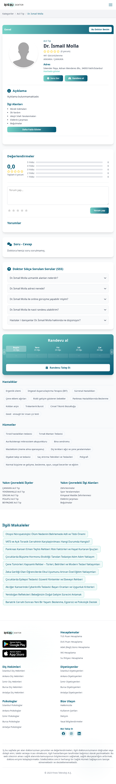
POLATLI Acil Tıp (10, 498)
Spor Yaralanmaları (70, 491)
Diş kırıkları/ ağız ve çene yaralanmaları (71, 449)
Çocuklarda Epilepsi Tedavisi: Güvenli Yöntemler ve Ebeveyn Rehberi (44, 579)
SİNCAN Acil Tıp (10, 495)
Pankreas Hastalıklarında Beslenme (90, 398)
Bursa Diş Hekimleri (12, 687)
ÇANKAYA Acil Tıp (11, 488)
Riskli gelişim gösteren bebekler (49, 398)
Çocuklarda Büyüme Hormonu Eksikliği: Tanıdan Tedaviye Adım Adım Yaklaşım (50, 556)
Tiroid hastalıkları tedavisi (19, 433)
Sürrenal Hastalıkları (84, 390)
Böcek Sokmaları (18, 108)
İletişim (64, 716)
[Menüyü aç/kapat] (111, 4)
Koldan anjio (12, 406)
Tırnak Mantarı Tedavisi (51, 433)
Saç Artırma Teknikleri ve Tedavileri (55, 456)
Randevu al (78, 78)
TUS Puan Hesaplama (71, 636)
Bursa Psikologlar (11, 721)
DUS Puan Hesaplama (71, 641)
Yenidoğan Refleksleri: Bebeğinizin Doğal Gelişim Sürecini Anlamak (44, 594)
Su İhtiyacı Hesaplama (71, 658)
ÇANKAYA (58, 59)
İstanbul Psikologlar (12, 705)
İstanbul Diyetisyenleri (71, 670)
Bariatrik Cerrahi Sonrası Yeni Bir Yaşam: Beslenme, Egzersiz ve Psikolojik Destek (51, 602)
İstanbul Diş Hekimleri (13, 670)
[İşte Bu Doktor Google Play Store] (14, 644)
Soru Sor (54, 78)
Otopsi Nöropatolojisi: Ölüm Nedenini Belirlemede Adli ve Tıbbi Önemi (45, 534)
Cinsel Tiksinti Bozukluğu (63, 406)
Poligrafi (84, 456)
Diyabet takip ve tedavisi (18, 456)
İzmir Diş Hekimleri (12, 681)
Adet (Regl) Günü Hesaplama (75, 647)
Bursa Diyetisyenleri (70, 687)
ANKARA (48, 59)
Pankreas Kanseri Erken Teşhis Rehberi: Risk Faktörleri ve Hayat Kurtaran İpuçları (52, 549)
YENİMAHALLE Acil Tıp (13, 491)
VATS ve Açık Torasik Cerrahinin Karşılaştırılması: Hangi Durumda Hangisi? (48, 541)
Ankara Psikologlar (11, 710)
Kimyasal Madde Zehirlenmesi (75, 495)
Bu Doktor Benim (100, 29)
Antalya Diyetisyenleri (71, 692)
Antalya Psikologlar (12, 727)
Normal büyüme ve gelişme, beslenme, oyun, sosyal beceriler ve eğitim (42, 464)
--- (16, 355)
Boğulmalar (16, 123)
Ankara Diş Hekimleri (13, 676)
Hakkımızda (66, 705)
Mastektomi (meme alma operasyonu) (25, 449)
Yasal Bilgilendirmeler (71, 721)
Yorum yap (99, 210)
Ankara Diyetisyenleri (71, 676)
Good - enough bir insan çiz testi (22, 414)
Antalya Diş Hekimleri (13, 692)
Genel (7, 29)
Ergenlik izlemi (13, 390)
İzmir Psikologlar (10, 716)
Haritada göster (52, 71)
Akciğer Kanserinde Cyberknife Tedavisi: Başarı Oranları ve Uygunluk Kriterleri (50, 587)
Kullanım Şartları (68, 710)
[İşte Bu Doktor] (12, 633)
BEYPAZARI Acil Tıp (11, 502)
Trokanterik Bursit (35, 406)
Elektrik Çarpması (19, 119)
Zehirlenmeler (67, 488)
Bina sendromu (62, 441)
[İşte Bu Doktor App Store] (14, 653)
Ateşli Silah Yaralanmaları (23, 116)
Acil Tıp (20, 13)
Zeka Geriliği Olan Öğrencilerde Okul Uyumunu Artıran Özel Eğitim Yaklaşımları (51, 571)
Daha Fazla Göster (31, 129)
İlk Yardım (15, 112)
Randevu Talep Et (59, 367)
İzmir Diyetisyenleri (70, 681)
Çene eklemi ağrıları (16, 398)
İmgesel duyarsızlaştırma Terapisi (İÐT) (47, 390)
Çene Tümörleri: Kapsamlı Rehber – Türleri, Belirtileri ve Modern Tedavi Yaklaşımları (53, 564)
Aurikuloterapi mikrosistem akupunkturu (26, 441)
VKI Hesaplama (68, 652)
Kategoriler (8, 13)
